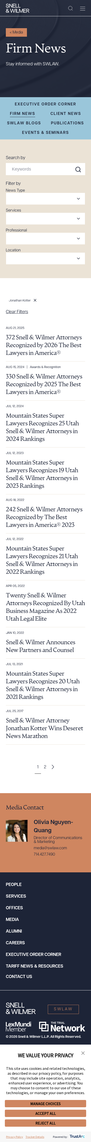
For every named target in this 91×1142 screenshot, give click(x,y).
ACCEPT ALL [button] (45, 1113)
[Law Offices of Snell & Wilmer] (17, 8)
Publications (67, 123)
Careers (15, 943)
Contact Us (19, 977)
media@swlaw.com (50, 848)
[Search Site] (70, 8)
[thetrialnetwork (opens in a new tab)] (62, 1026)
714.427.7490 (44, 855)
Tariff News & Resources (34, 966)
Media (12, 920)
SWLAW (63, 1009)
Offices (14, 908)
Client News (65, 114)
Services (16, 896)
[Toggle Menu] (82, 8)
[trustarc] (77, 1137)
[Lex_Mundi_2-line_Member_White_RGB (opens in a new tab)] (18, 1026)
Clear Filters (17, 312)
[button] (83, 1053)
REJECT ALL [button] (45, 1123)
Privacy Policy (14, 1137)
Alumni (14, 931)
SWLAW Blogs (24, 123)
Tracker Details (34, 1137)
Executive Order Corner (45, 104)
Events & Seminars (45, 133)
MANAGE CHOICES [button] (45, 1103)
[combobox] (45, 199)
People (14, 885)
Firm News (22, 114)
